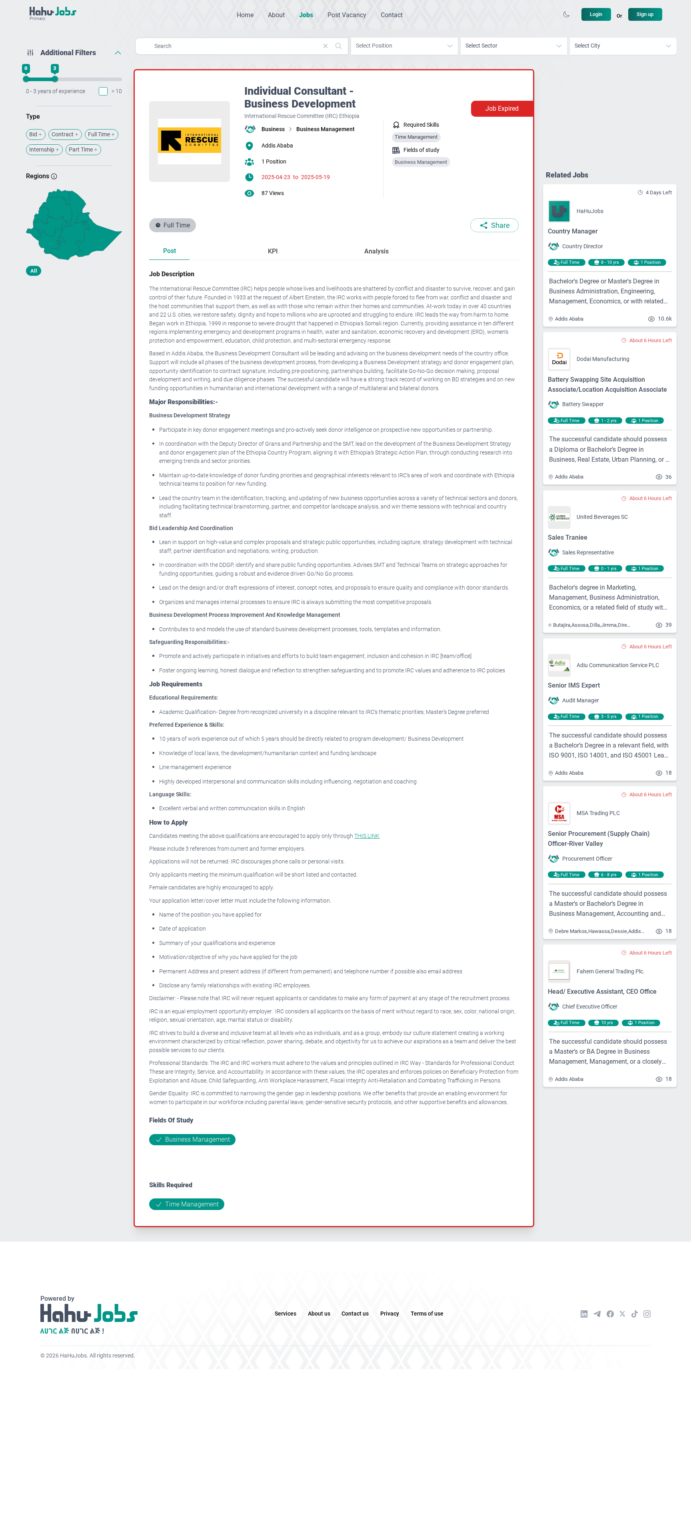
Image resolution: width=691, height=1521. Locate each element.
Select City (587, 45)
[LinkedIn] (584, 1314)
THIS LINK (366, 836)
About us (319, 1313)
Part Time (81, 149)
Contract (63, 134)
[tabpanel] (334, 739)
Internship (41, 149)
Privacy (389, 1313)
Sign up (645, 14)
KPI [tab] (273, 251)
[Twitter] (622, 1314)
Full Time (99, 134)
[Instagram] (647, 1314)
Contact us (355, 1313)
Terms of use (427, 1313)
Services (285, 1313)
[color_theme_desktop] (566, 14)
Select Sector (481, 45)
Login (596, 14)
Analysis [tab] (376, 251)
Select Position (374, 45)
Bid (33, 134)
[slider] (26, 79)
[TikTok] (634, 1314)
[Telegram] (597, 1314)
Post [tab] (169, 251)
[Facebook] (610, 1314)
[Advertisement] (74, 345)
